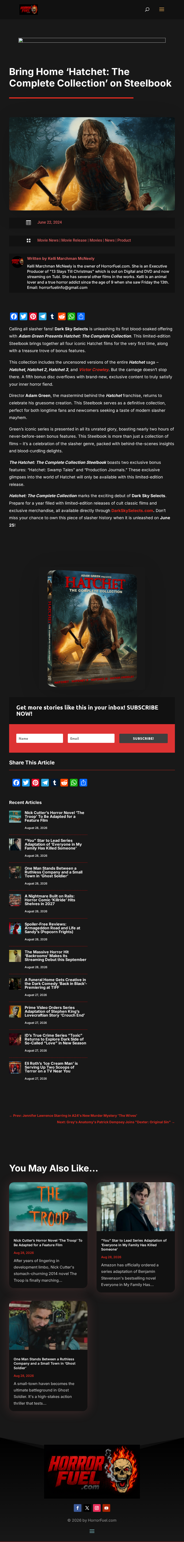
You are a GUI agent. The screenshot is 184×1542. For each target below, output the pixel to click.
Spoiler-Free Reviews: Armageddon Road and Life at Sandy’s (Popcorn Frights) (52, 928)
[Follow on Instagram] (97, 1508)
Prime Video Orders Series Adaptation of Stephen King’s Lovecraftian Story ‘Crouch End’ (55, 1011)
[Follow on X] (87, 1508)
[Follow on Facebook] (77, 1508)
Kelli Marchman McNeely (71, 258)
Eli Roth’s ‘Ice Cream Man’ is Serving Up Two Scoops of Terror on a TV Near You (51, 1067)
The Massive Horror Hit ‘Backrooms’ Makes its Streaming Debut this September (55, 955)
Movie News (47, 240)
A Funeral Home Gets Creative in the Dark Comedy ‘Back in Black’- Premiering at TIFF (56, 983)
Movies (96, 240)
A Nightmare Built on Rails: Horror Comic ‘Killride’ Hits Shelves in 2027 (50, 900)
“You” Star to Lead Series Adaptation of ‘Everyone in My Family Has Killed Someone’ (53, 844)
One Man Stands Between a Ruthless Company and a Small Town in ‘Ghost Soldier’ (53, 872)
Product (124, 240)
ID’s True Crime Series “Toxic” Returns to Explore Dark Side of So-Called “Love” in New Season (55, 1039)
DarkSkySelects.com (132, 510)
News (110, 240)
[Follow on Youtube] (106, 1508)
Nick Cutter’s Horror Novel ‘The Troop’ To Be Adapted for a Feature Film (54, 816)
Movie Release (74, 240)
